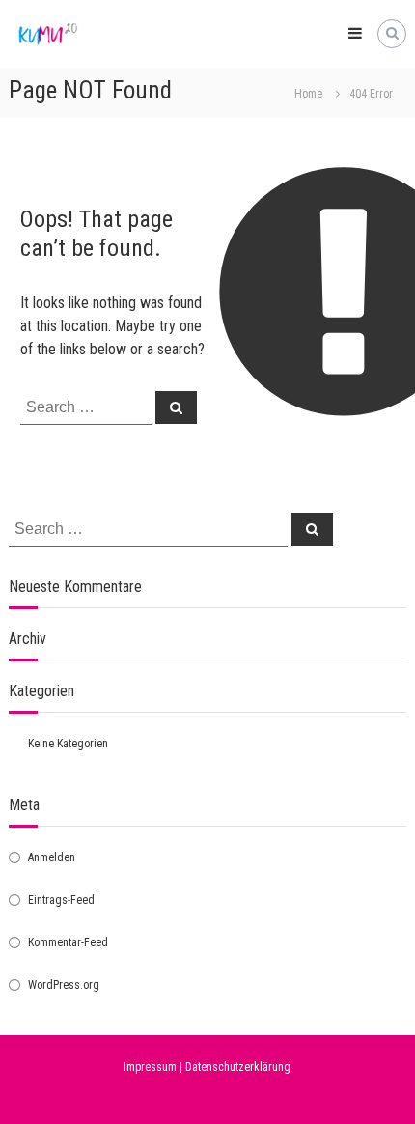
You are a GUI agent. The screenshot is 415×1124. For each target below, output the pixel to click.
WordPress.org (63, 985)
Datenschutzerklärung (237, 1067)
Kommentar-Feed (68, 942)
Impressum (150, 1067)
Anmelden (51, 857)
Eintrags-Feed (61, 900)
